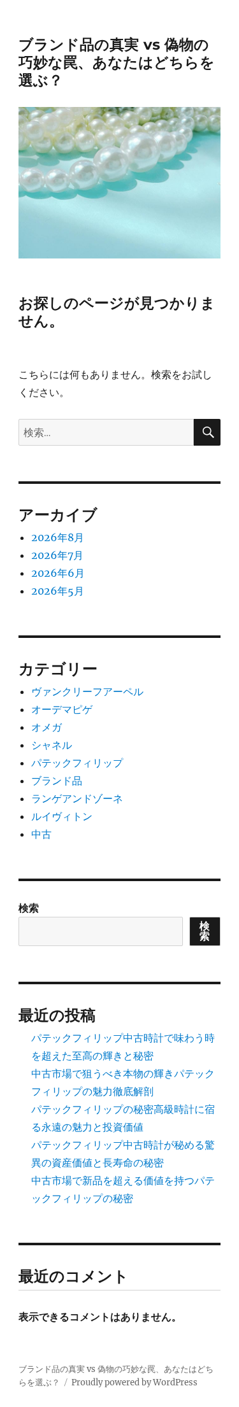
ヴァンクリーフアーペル (87, 691)
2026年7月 (57, 555)
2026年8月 (57, 537)
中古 (41, 834)
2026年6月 (58, 573)
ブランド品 (56, 780)
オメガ (46, 727)
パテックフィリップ (77, 762)
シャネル (51, 745)
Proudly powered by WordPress (134, 1382)
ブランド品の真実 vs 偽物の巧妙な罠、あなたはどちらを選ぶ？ (116, 62)
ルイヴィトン (61, 816)
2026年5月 (57, 590)
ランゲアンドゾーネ (77, 798)
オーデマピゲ (61, 709)
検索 (28, 907)
